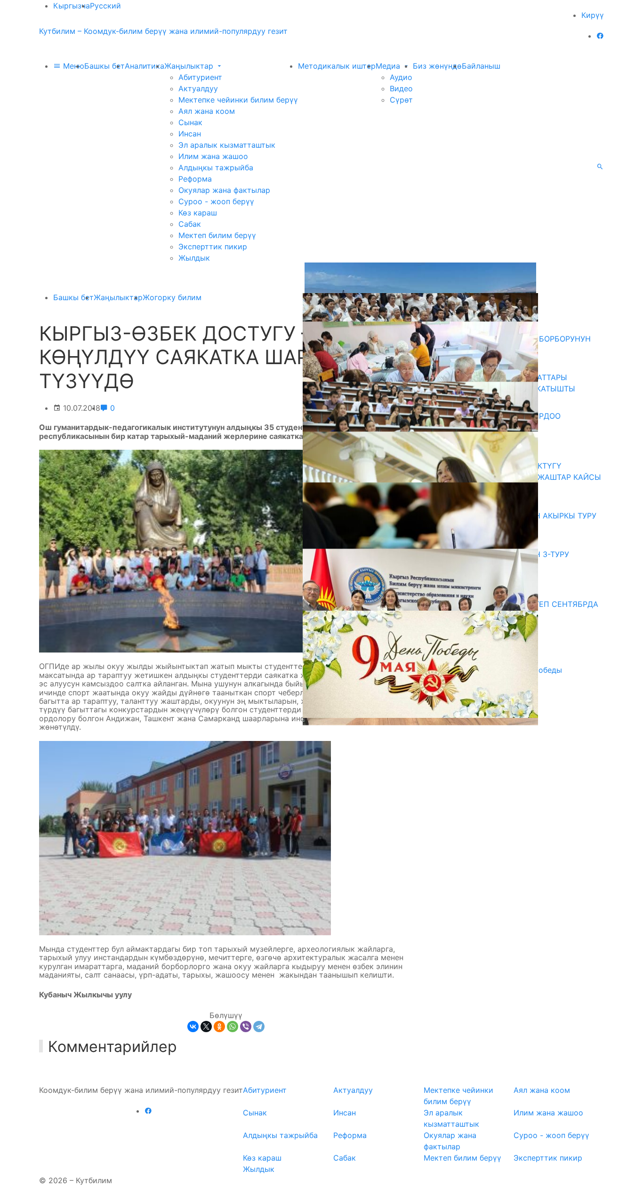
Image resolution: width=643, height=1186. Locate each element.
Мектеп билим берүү (217, 235)
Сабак (189, 224)
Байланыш (481, 66)
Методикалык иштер (337, 66)
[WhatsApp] (232, 1026)
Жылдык (194, 258)
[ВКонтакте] (193, 1026)
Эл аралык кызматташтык (226, 145)
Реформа (195, 178)
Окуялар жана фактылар (224, 190)
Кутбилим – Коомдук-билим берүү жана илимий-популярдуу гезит (163, 31)
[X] (206, 1026)
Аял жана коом (206, 111)
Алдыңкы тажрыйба (215, 167)
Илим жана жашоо (213, 156)
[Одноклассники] (219, 1026)
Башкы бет (104, 66)
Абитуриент (200, 77)
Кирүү (592, 15)
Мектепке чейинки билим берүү (238, 99)
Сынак (190, 122)
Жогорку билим (172, 297)
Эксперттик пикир (212, 246)
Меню (72, 66)
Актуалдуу (198, 88)
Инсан (189, 133)
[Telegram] (259, 1026)
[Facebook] (600, 35)
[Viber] (245, 1026)
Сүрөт (401, 99)
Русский (105, 5)
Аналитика (144, 66)
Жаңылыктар (190, 66)
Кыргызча (71, 5)
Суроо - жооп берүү (216, 201)
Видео (401, 88)
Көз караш (197, 212)
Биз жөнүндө (437, 66)
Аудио (401, 77)
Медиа (389, 66)
